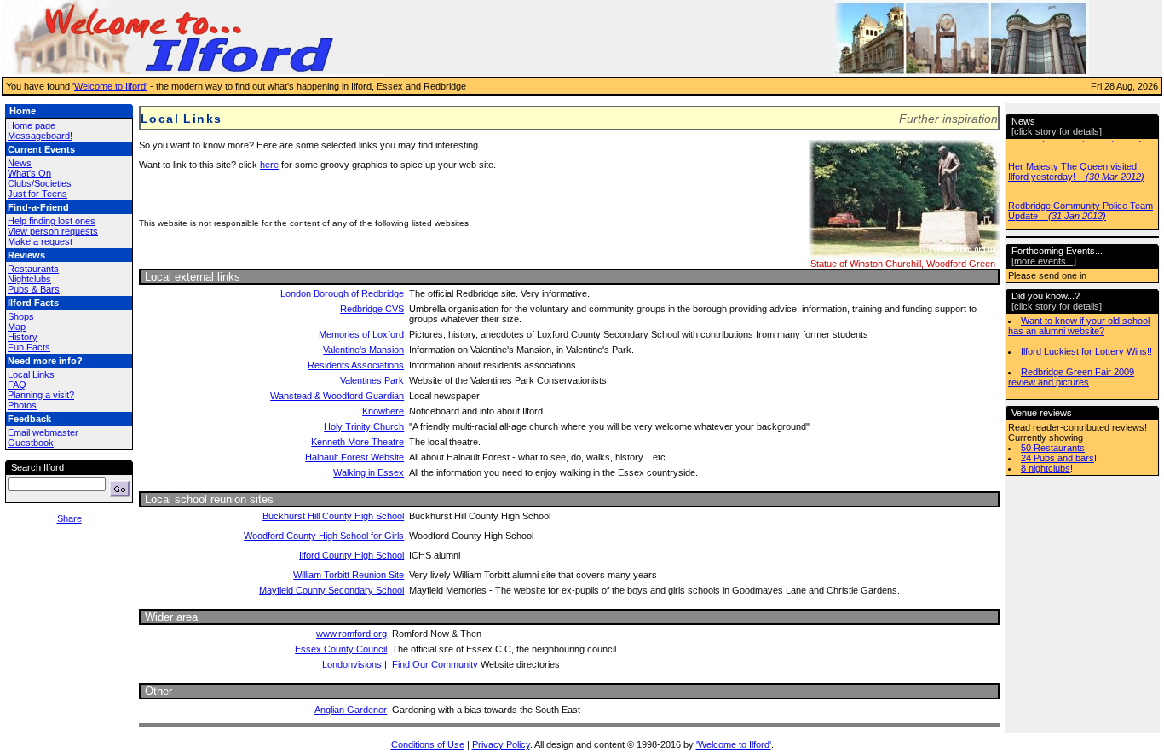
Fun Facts (29, 347)
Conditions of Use (427, 744)
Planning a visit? (41, 395)
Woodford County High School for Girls (324, 535)
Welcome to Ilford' (110, 86)
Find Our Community (435, 664)
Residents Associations (356, 365)
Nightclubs (29, 279)
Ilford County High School (351, 555)
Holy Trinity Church (364, 426)
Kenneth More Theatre (357, 442)
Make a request (40, 241)
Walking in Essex (368, 472)
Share (69, 518)
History (22, 337)
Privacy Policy (501, 744)
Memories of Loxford (361, 334)
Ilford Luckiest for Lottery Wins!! (1086, 351)
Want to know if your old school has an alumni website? (1079, 326)
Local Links (31, 374)
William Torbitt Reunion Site (348, 575)
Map (17, 326)
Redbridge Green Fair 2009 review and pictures (1071, 377)
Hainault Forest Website (354, 457)
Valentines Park (372, 380)
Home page (31, 125)
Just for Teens (37, 193)
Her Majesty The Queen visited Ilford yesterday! (1076, 171)
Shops (21, 316)
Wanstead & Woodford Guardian (337, 396)
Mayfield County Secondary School (331, 590)
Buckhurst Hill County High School (333, 516)
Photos (22, 405)
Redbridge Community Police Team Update (1080, 210)
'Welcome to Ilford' (733, 744)
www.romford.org (351, 633)
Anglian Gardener (350, 709)
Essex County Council (341, 649)
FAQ (17, 384)
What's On (29, 173)
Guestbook (31, 442)
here (269, 164)
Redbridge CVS (372, 309)
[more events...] (1043, 261)
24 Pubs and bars (1057, 458)
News (20, 163)
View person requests (53, 231)
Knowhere (383, 411)
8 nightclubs (1045, 468)
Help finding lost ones (51, 221)
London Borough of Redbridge (342, 293)
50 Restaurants (1053, 448)
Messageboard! (40, 135)
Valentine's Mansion (363, 350)
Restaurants (33, 269)
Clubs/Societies (40, 183)
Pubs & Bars (34, 289)
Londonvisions (352, 664)
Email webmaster (43, 432)
